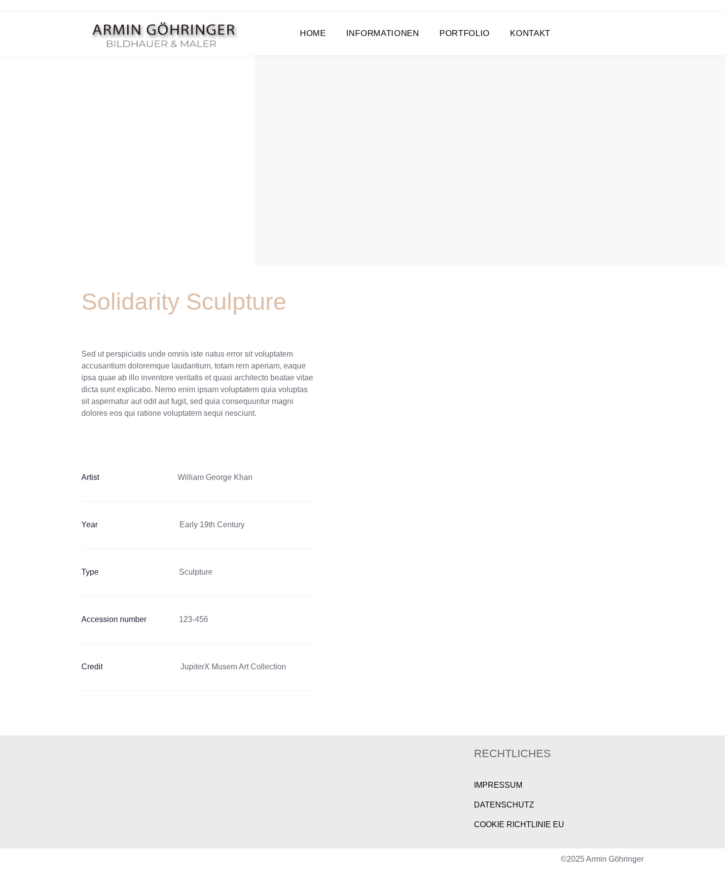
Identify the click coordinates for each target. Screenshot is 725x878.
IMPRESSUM (498, 785)
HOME (313, 33)
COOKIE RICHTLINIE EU (519, 824)
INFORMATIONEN (382, 33)
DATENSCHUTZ (504, 805)
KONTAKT (530, 33)
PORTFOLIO (464, 33)
